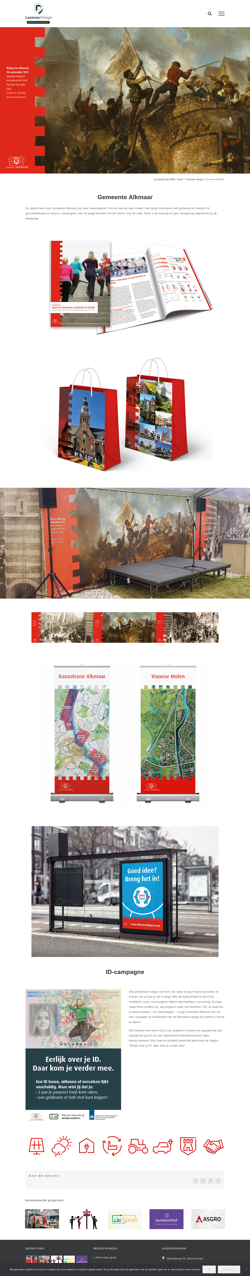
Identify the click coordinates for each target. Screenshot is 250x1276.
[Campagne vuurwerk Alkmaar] (31, 1261)
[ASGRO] (208, 1210)
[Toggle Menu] (221, 13)
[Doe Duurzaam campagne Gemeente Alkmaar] (42, 1210)
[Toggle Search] (210, 13)
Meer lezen (229, 1269)
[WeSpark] (125, 1210)
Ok (209, 1269)
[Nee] (245, 1269)
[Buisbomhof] (166, 1210)
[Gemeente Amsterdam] (83, 1210)
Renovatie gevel (106, 1257)
